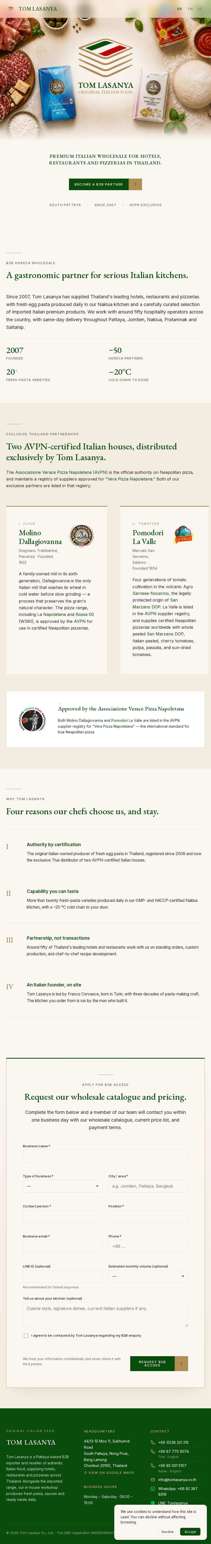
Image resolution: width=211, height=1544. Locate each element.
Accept (190, 1532)
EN (179, 9)
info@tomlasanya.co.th (177, 1479)
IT (200, 9)
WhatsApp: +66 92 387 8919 (178, 1491)
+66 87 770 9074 (173, 1454)
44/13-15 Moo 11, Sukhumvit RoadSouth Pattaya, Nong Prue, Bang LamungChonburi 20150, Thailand (109, 1457)
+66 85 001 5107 (172, 1468)
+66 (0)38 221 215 (173, 1442)
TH (190, 9)
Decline (168, 1532)
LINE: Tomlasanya (173, 1503)
